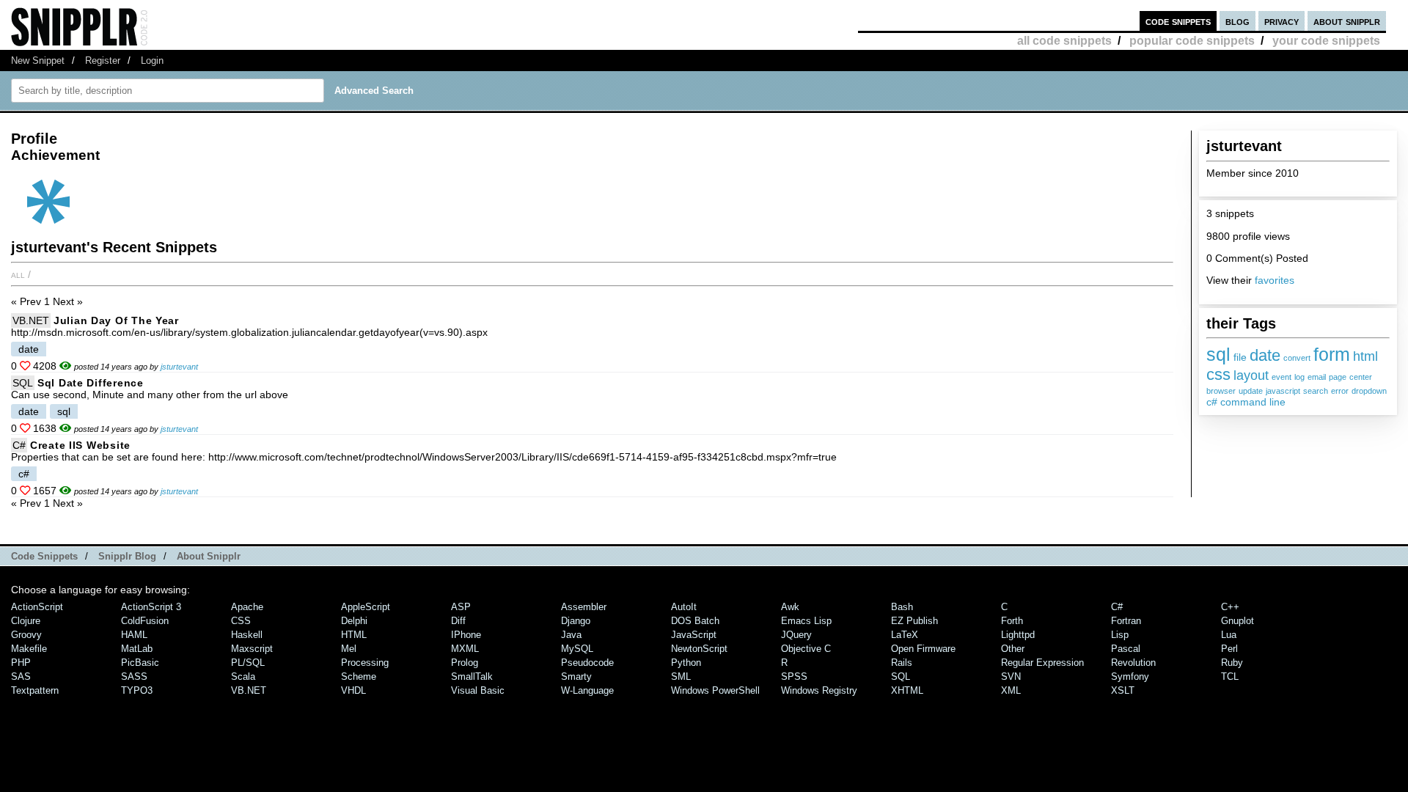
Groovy (26, 634)
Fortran (1126, 620)
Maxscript (252, 648)
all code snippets (1064, 40)
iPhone (466, 634)
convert (1296, 357)
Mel (348, 648)
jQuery (796, 634)
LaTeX (904, 634)
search (1315, 390)
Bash (902, 606)
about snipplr (1346, 21)
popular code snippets (1192, 40)
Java (571, 634)
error (1340, 390)
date (1265, 355)
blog (1237, 21)
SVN (1011, 676)
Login (152, 60)
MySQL (577, 648)
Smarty (576, 676)
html (1365, 356)
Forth (1012, 620)
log (1299, 377)
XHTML (907, 690)
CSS (241, 620)
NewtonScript (699, 648)
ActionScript (37, 606)
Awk (790, 606)
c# (1211, 402)
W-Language (587, 690)
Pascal (1125, 648)
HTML (354, 634)
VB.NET (30, 320)
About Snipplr (209, 556)
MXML (465, 648)
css (1218, 374)
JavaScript (693, 634)
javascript (1283, 390)
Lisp (1120, 634)
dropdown (1369, 390)
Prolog (464, 662)
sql (1218, 354)
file (1240, 357)
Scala (243, 676)
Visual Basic (478, 690)
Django (575, 620)
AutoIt (684, 606)
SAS (21, 676)
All (18, 274)
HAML (134, 634)
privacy (1281, 21)
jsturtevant (179, 366)
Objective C (806, 648)
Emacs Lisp (806, 620)
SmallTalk (472, 676)
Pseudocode (587, 662)
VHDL (353, 690)
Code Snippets (44, 556)
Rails (901, 662)
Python (686, 662)
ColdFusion (145, 620)
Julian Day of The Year (116, 320)
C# (19, 445)
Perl (1229, 648)
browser (1221, 390)
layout (1251, 375)
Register (102, 60)
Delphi (354, 620)
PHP (21, 662)
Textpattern (35, 690)
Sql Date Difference (90, 383)
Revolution (1133, 662)
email (1317, 377)
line (1277, 402)
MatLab (137, 648)
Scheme (358, 676)
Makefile (29, 648)
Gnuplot (1237, 620)
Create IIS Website (80, 445)
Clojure (25, 620)
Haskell (247, 634)
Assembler (583, 606)
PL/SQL (248, 662)
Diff (458, 620)
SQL (22, 383)
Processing (365, 662)
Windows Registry (819, 690)
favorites (1274, 280)
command (1243, 402)
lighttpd (1018, 634)
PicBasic (140, 662)
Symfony (1130, 676)
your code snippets (1326, 40)
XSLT (1122, 690)
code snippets (1178, 21)
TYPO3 (137, 690)
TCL (1230, 676)
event (1281, 377)
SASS (134, 676)
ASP (461, 606)
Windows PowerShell (715, 690)
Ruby (1232, 662)
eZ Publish (914, 620)
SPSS (794, 676)
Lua (1228, 634)
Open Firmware (923, 648)
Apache (247, 606)
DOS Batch (695, 620)
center (1360, 377)
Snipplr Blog (127, 556)
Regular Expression (1042, 662)
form (1331, 354)
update (1251, 390)
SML (681, 676)
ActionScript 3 (151, 606)
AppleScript (365, 606)
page (1337, 377)
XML (1011, 690)
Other (1012, 648)
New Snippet (38, 60)
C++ (1230, 606)
